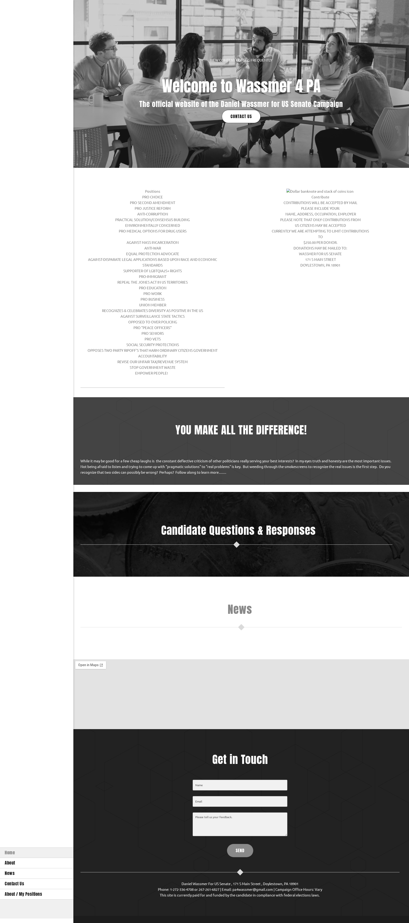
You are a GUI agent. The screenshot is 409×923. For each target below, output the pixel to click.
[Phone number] (8, 909)
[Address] (22, 909)
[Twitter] (36, 909)
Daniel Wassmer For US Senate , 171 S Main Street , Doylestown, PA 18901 (240, 884)
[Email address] (15, 909)
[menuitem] (36, 852)
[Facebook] (29, 909)
